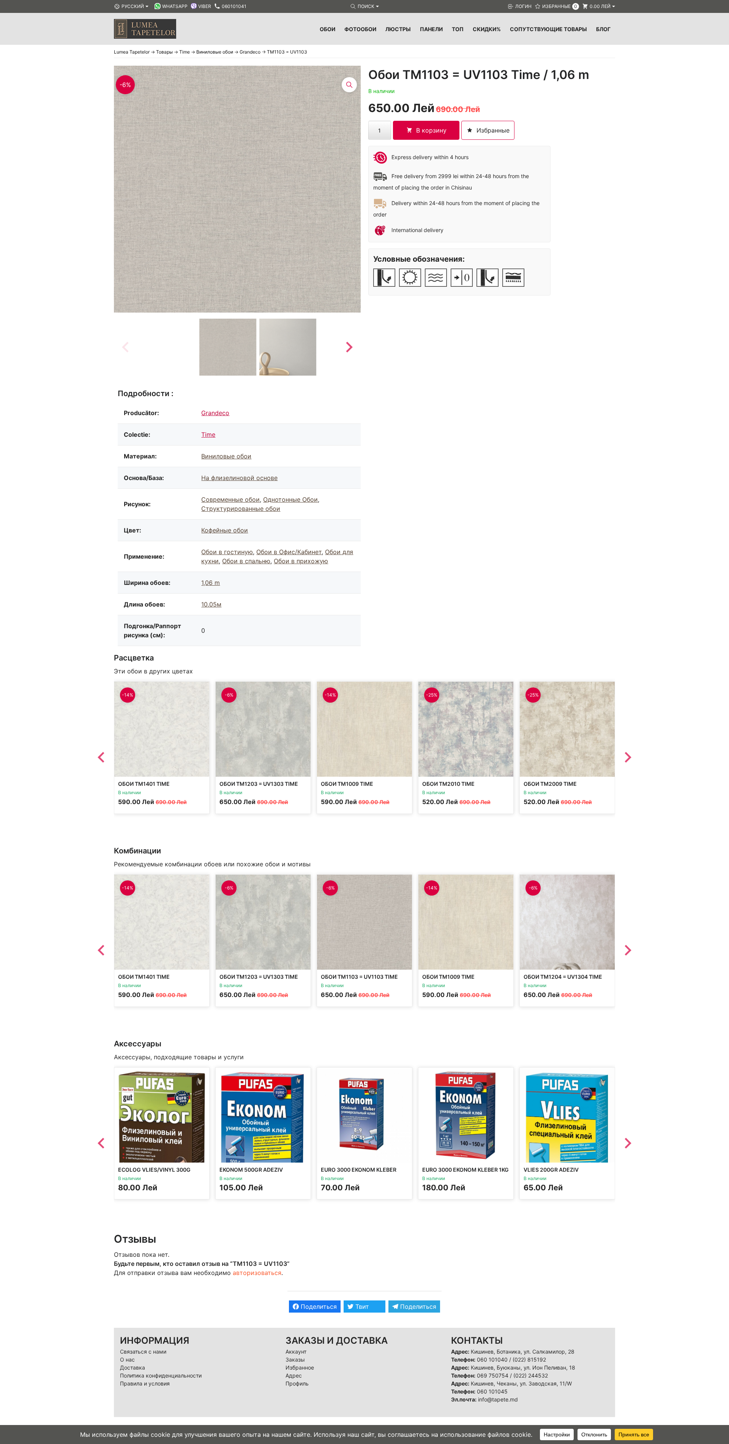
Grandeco (215, 413)
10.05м (211, 604)
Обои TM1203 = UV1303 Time (258, 783)
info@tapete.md (498, 1399)
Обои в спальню (246, 561)
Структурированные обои (240, 508)
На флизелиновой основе (239, 478)
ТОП (458, 29)
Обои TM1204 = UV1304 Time (563, 976)
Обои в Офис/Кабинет (289, 552)
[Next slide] (348, 347)
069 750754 (492, 1375)
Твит (361, 1306)
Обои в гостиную (227, 552)
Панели (431, 29)
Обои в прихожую (301, 561)
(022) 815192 (529, 1359)
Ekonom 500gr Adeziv (251, 1169)
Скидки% (487, 29)
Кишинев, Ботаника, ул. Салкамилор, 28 (522, 1351)
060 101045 (492, 1391)
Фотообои (360, 29)
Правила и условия (145, 1383)
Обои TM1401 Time (144, 783)
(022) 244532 (530, 1375)
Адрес (294, 1375)
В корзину (431, 130)
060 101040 (492, 1359)
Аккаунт (296, 1351)
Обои (327, 29)
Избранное (300, 1367)
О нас (127, 1359)
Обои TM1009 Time (347, 783)
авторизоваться (257, 1273)
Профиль (297, 1383)
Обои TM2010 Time (448, 783)
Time (208, 434)
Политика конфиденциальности (161, 1375)
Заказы (295, 1359)
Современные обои (230, 499)
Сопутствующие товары (548, 29)
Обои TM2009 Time (550, 783)
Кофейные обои (224, 530)
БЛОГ (603, 29)
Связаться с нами (143, 1351)
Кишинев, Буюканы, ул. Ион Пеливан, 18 (523, 1367)
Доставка (132, 1367)
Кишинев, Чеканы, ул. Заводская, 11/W (521, 1383)
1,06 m (210, 582)
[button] (227, 347)
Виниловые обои (226, 456)
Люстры (398, 29)
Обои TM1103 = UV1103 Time (359, 976)
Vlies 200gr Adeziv (551, 1169)
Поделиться (318, 1306)
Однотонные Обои (290, 499)
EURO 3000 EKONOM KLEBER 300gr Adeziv (358, 1173)
